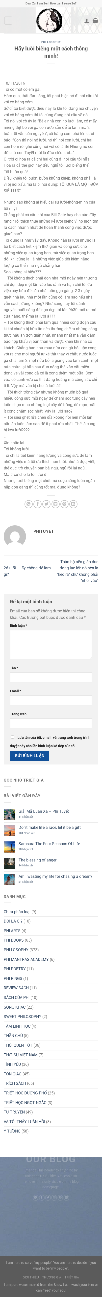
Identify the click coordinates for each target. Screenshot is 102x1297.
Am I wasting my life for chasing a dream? (55, 876)
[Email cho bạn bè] (55, 504)
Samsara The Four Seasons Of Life (49, 843)
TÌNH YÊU (12, 1064)
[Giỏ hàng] (95, 20)
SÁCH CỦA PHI (16, 997)
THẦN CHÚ (13, 1035)
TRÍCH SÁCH (15, 1083)
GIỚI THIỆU (31, 1277)
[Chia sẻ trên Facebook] (37, 504)
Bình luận (18, 626)
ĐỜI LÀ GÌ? (13, 921)
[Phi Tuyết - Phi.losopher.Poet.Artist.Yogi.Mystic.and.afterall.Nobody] (49, 20)
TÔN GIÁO (13, 1074)
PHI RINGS (13, 978)
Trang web (18, 714)
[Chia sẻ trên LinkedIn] (73, 504)
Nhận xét (26, 816)
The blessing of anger (37, 860)
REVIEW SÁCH (16, 988)
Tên (14, 668)
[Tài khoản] (86, 20)
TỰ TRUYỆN (14, 1112)
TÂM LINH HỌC (17, 1026)
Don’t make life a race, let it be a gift (50, 827)
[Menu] (8, 20)
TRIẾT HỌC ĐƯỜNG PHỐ (25, 1093)
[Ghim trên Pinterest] (64, 504)
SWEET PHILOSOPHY (22, 1016)
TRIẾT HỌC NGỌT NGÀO (25, 1102)
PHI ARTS (12, 930)
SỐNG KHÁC (15, 1007)
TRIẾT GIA (72, 1277)
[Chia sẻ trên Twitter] (46, 504)
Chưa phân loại (17, 911)
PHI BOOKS (14, 940)
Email (15, 691)
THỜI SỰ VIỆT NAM (21, 1055)
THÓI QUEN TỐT (18, 1045)
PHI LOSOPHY (51, 42)
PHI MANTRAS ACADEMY (26, 959)
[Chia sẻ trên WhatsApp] (29, 504)
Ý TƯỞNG (12, 1131)
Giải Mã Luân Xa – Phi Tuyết (44, 811)
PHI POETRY (15, 969)
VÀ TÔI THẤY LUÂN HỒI (24, 1121)
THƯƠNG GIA (51, 1277)
